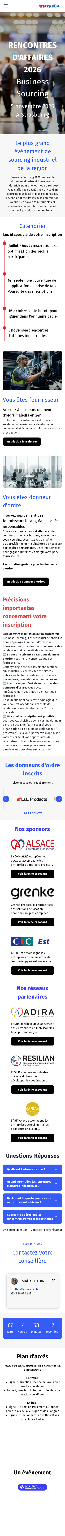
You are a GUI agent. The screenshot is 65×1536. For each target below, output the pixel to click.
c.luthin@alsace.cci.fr (24, 1289)
